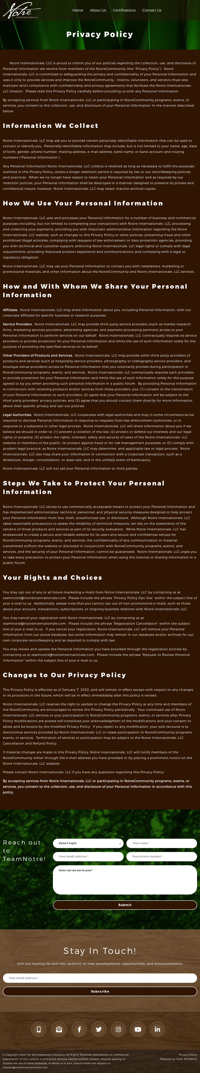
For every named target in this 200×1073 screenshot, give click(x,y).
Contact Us (151, 10)
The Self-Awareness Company (45, 1054)
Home (77, 10)
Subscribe (100, 991)
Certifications (124, 10)
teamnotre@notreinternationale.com (34, 598)
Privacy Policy (188, 1054)
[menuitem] (78, 10)
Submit (125, 905)
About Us (98, 10)
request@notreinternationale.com (25, 1067)
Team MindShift (186, 1059)
